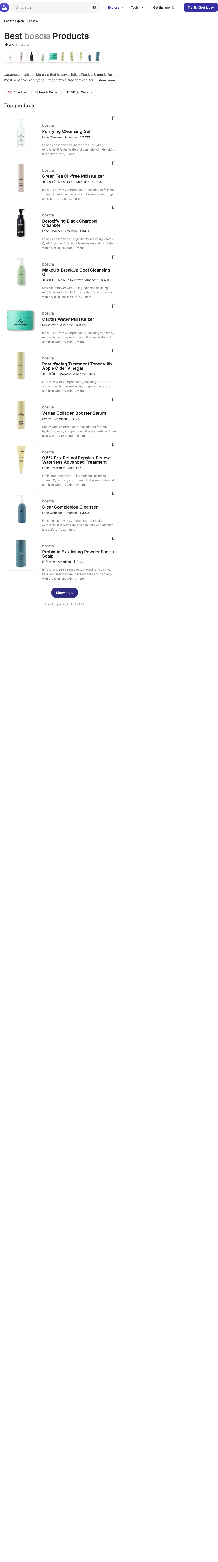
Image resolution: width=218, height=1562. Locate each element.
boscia (33, 21)
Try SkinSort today (201, 7)
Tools (135, 7)
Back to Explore (14, 21)
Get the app (161, 7)
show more (106, 80)
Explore (113, 7)
